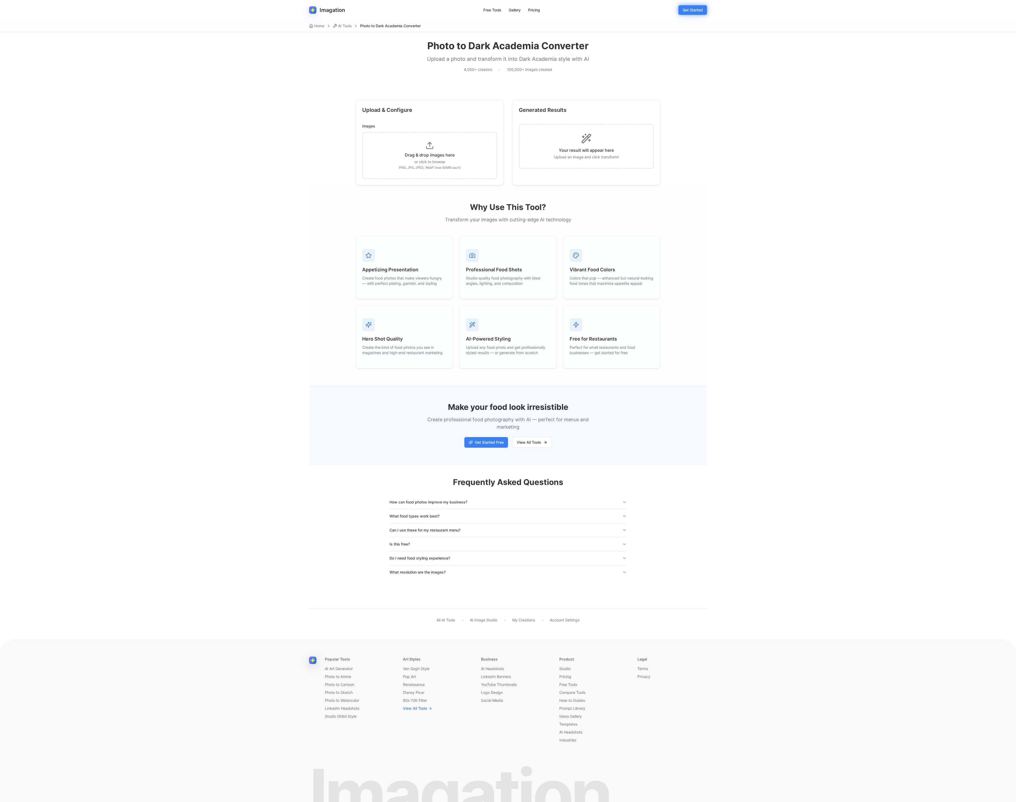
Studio (564, 668)
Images (368, 126)
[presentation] (429, 155)
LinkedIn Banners (496, 676)
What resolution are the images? (417, 572)
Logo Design (492, 692)
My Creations (523, 620)
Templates (568, 724)
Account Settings (564, 620)
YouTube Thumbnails (499, 684)
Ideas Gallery (570, 716)
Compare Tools (572, 692)
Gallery (515, 10)
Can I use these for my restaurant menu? (424, 530)
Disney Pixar (413, 692)
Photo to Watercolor (342, 700)
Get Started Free (489, 442)
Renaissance (414, 684)
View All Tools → (417, 708)
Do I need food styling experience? (419, 558)
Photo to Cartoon (339, 684)
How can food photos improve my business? (428, 502)
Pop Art (409, 676)
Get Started (693, 10)
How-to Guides (572, 700)
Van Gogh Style (416, 668)
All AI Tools (446, 620)
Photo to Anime (338, 676)
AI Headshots (492, 668)
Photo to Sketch (339, 692)
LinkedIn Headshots (342, 708)
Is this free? (399, 544)
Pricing (534, 10)
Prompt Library (572, 708)
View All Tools (529, 442)
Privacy (643, 676)
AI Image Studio (483, 620)
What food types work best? (414, 516)
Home (319, 26)
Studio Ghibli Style (340, 716)
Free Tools (492, 10)
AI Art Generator (339, 668)
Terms (642, 668)
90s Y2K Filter (415, 700)
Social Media (492, 700)
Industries (567, 740)
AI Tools (345, 26)
